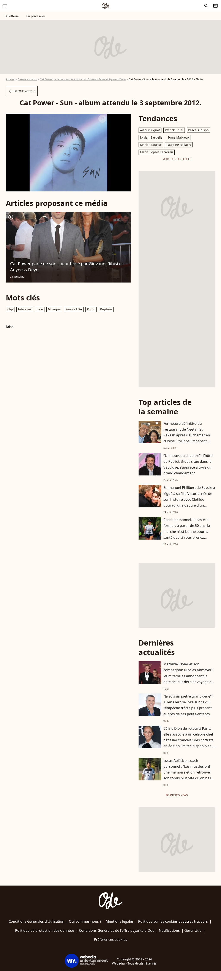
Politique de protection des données (44, 930)
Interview (25, 309)
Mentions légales (120, 921)
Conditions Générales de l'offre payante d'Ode (116, 930)
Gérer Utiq (193, 930)
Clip (10, 309)
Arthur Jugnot (150, 130)
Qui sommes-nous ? (85, 921)
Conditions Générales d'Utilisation (36, 921)
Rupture (106, 309)
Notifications (169, 930)
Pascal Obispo (198, 130)
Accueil (10, 79)
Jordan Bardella (151, 137)
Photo (91, 309)
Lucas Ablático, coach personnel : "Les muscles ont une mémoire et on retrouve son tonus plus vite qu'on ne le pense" (188, 772)
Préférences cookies (110, 939)
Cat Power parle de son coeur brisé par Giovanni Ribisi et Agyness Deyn (83, 79)
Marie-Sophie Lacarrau (156, 152)
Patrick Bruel (174, 130)
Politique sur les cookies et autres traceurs (173, 921)
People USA (74, 309)
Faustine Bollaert (179, 145)
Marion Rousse (151, 145)
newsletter (215, 5)
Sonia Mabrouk (178, 137)
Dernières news (27, 79)
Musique (54, 309)
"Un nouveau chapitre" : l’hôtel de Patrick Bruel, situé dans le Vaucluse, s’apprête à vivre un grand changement (188, 464)
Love (39, 309)
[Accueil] (106, 6)
